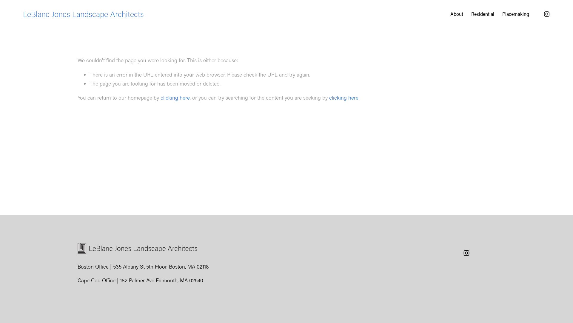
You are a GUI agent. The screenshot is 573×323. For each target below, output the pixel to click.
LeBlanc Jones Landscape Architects (83, 14)
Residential (482, 14)
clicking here (175, 97)
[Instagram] (546, 14)
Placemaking (515, 14)
